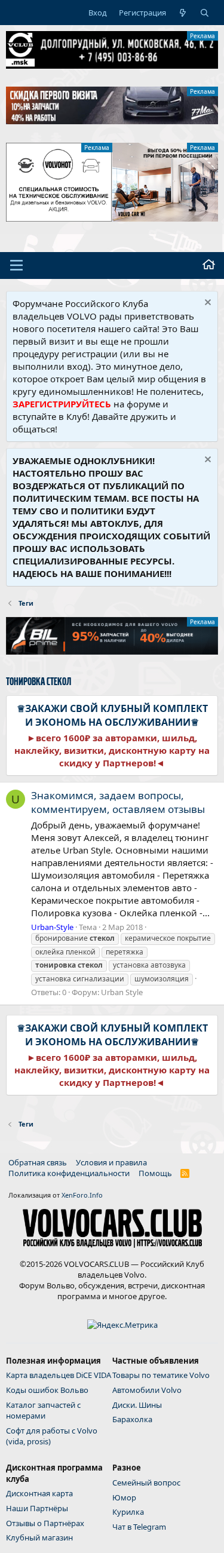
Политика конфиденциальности (69, 1173)
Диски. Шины (137, 1404)
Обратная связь (37, 1162)
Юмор (124, 1497)
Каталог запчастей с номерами (43, 1410)
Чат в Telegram (139, 1526)
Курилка (128, 1511)
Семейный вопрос (146, 1482)
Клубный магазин (39, 1537)
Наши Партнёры (37, 1508)
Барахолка (132, 1419)
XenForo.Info (82, 1194)
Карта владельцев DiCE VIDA (58, 1375)
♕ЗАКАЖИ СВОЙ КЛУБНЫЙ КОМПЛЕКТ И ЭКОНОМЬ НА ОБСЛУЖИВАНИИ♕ (112, 715)
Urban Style (122, 992)
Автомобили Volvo (147, 1390)
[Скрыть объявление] (206, 303)
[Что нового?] (183, 12)
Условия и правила (111, 1162)
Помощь (155, 1173)
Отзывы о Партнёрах (45, 1523)
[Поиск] (205, 12)
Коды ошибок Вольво (47, 1390)
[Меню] (16, 265)
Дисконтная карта (39, 1493)
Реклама (202, 36)
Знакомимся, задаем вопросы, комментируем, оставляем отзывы (118, 802)
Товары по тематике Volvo (161, 1375)
